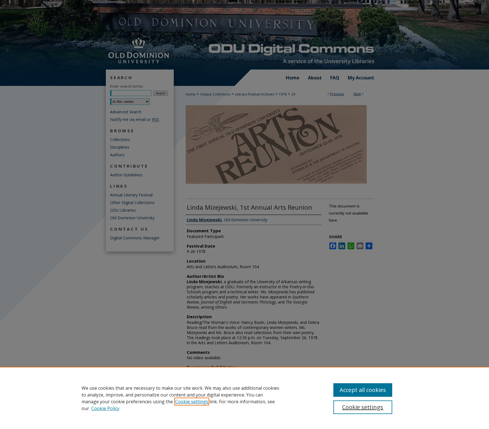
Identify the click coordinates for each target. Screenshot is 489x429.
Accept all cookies (363, 390)
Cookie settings (191, 401)
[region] (244, 398)
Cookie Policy (105, 408)
